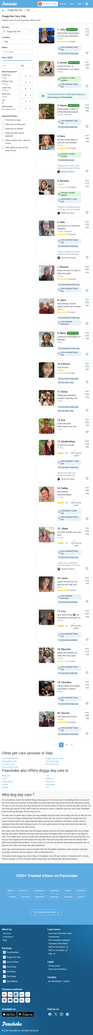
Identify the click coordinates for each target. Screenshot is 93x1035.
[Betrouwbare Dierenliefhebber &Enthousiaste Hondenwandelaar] (64, 504)
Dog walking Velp (9, 761)
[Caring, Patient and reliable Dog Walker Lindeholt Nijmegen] (64, 693)
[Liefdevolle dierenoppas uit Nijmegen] (64, 344)
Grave (4, 778)
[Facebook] (49, 1014)
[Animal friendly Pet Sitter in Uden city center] (64, 278)
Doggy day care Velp (54, 758)
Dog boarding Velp (10, 758)
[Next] (72, 744)
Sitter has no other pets (15, 124)
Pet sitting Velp (52, 764)
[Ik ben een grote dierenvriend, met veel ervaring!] (64, 426)
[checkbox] (3, 120)
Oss (47, 776)
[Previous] (56, 744)
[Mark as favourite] (87, 53)
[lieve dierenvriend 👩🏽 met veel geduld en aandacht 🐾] (64, 625)
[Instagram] (61, 1014)
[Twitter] (55, 1014)
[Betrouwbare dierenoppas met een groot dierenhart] (64, 41)
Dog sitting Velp (52, 761)
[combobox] (17, 31)
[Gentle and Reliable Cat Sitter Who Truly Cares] (64, 661)
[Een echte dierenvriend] (64, 723)
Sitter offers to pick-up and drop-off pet (16, 149)
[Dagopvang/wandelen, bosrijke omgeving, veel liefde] (64, 401)
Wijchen (5, 787)
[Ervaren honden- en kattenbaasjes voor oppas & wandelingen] (64, 74)
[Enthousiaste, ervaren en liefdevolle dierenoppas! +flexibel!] (64, 116)
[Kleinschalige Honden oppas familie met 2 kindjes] (64, 311)
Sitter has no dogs (13, 120)
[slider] (3, 61)
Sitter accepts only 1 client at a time (17, 141)
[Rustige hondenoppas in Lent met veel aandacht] (64, 154)
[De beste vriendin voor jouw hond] (64, 548)
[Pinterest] (67, 1014)
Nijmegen (6, 776)
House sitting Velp (10, 767)
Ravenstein (50, 784)
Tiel (47, 787)
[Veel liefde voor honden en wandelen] (64, 240)
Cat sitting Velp (8, 764)
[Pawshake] (9, 3)
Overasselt (50, 781)
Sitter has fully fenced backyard (14, 134)
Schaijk (5, 784)
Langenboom (7, 781)
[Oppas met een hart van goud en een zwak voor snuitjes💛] (64, 590)
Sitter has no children (14, 129)
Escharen (49, 778)
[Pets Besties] (64, 373)
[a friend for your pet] (64, 460)
